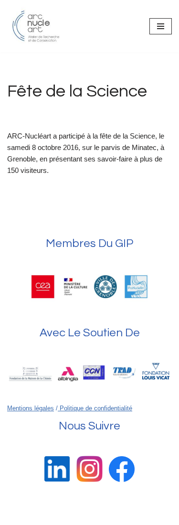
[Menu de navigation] (160, 26)
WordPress (121, 515)
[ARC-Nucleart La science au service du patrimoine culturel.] (35, 26)
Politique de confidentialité (95, 408)
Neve (48, 515)
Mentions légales (30, 408)
